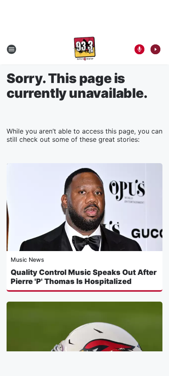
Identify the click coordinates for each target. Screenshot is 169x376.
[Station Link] (84, 49)
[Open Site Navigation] (11, 49)
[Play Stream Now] (155, 49)
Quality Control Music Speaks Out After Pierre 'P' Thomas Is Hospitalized (84, 277)
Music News (27, 259)
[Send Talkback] (139, 49)
